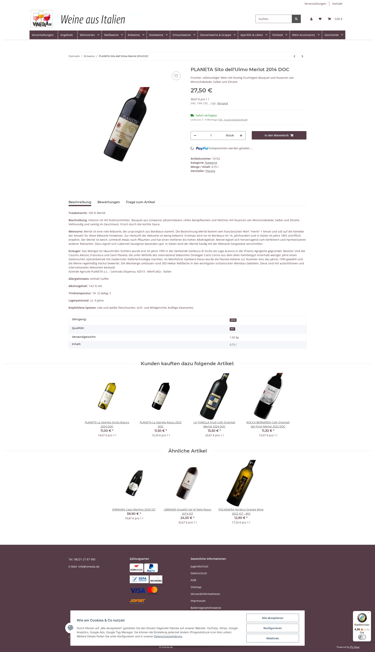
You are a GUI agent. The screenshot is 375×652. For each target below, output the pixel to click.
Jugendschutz (199, 566)
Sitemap (196, 587)
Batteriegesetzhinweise (206, 608)
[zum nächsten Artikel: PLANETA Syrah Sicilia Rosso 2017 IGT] (302, 56)
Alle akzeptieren (272, 618)
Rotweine (211, 163)
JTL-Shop (354, 647)
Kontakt (337, 3)
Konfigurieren (272, 628)
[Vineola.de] (84, 18)
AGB (193, 580)
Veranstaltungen (315, 3)
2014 (233, 320)
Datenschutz (199, 573)
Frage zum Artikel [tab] (140, 202)
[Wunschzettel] (320, 19)
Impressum (198, 601)
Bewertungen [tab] (108, 202)
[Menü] (368, 613)
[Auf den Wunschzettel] (176, 76)
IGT (232, 328)
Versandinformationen (205, 594)
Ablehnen (272, 638)
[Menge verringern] (195, 135)
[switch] (362, 637)
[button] (311, 19)
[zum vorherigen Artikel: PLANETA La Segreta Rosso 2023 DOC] (294, 56)
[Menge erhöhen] (241, 135)
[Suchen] (296, 19)
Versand (222, 103)
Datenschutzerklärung (168, 636)
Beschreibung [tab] (80, 202)
